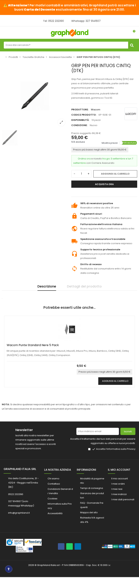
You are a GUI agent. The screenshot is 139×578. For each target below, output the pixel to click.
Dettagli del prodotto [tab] (84, 286)
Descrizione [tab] (46, 286)
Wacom (95, 109)
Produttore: (80, 109)
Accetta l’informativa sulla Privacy (115, 449)
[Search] (131, 45)
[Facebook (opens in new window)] (61, 546)
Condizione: (79, 125)
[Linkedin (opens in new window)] (78, 546)
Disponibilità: (80, 120)
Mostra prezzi (110, 143)
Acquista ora (104, 184)
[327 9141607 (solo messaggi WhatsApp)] (69, 546)
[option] (35, 96)
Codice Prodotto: (83, 115)
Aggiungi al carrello (115, 173)
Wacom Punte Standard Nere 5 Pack (33, 345)
